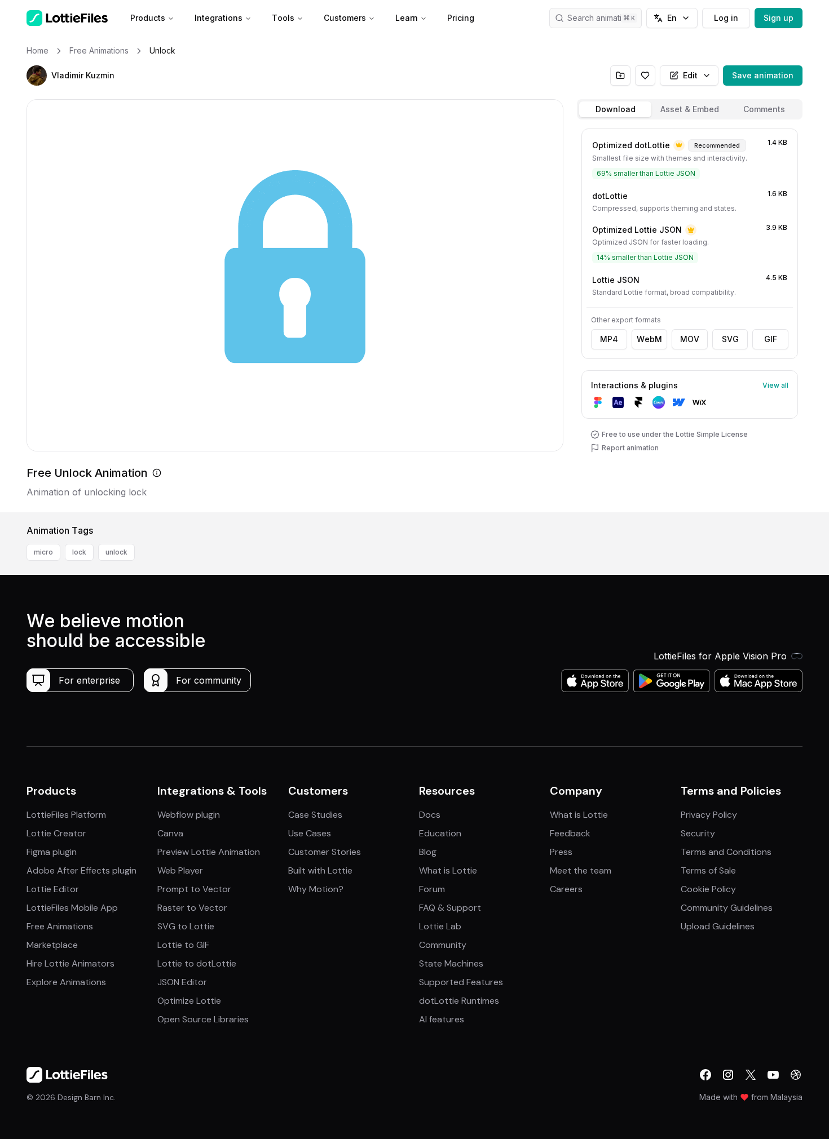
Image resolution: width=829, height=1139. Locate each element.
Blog (427, 852)
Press (561, 852)
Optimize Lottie (189, 1001)
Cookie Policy (708, 889)
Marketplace (52, 945)
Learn (406, 18)
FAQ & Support (450, 908)
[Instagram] (728, 1075)
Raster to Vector (192, 908)
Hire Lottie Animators (70, 963)
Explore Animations (66, 982)
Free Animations (60, 926)
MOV (689, 339)
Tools (283, 18)
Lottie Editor (53, 889)
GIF (770, 339)
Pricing (460, 18)
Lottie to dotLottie (196, 963)
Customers (345, 18)
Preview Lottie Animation (208, 852)
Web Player (180, 870)
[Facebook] (705, 1075)
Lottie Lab (440, 926)
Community (442, 945)
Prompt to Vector (194, 889)
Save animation (762, 75)
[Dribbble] (795, 1075)
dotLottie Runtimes (459, 1001)
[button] (37, 75)
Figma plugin (52, 852)
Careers (566, 889)
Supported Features (461, 982)
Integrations (218, 18)
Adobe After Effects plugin (81, 870)
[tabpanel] (689, 318)
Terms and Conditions (726, 852)
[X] (750, 1075)
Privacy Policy (709, 815)
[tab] (615, 109)
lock (79, 552)
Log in (726, 18)
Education (440, 833)
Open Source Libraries (203, 1019)
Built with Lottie (320, 870)
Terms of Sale (708, 870)
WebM (649, 339)
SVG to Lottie (185, 926)
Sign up (778, 18)
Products (147, 18)
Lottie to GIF (183, 945)
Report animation (630, 448)
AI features (441, 1019)
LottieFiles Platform (66, 815)
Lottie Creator (56, 833)
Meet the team (580, 870)
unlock (116, 552)
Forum (432, 889)
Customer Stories (324, 852)
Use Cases (309, 833)
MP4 (609, 339)
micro (43, 552)
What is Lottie (448, 870)
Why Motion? (315, 889)
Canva (170, 833)
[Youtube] (773, 1075)
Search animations (601, 18)
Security (698, 833)
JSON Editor (182, 982)
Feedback (570, 833)
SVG (730, 339)
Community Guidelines (727, 908)
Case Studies (315, 815)
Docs (429, 815)
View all (775, 385)
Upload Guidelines (718, 926)
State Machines (451, 963)
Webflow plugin (188, 815)
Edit (690, 75)
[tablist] (689, 109)
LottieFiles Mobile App (72, 908)
